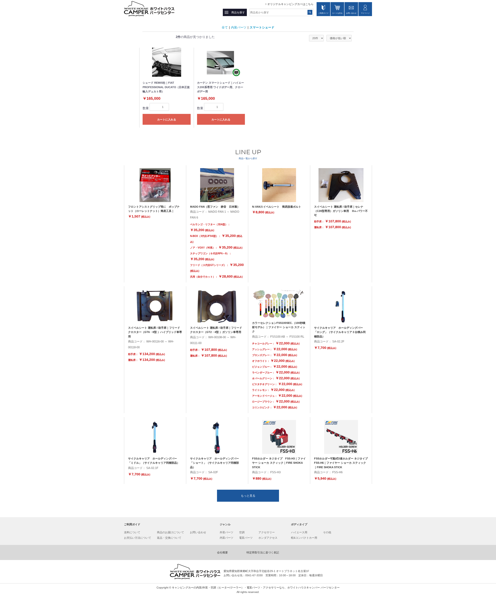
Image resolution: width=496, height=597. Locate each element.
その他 (327, 532)
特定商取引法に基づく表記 (262, 552)
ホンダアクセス (267, 537)
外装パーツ (226, 532)
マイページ (365, 13)
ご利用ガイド (323, 13)
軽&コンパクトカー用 (304, 537)
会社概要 (222, 552)
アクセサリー (266, 532)
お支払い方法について (137, 537)
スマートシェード (262, 27)
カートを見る (337, 13)
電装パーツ (246, 537)
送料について (132, 532)
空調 (242, 532)
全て (225, 27)
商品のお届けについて (170, 532)
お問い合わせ (351, 13)
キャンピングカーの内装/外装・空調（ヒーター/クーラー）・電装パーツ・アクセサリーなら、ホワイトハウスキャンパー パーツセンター (256, 587)
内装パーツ (238, 27)
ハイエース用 (299, 532)
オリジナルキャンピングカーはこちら (290, 4)
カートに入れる (166, 119)
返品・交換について (169, 537)
